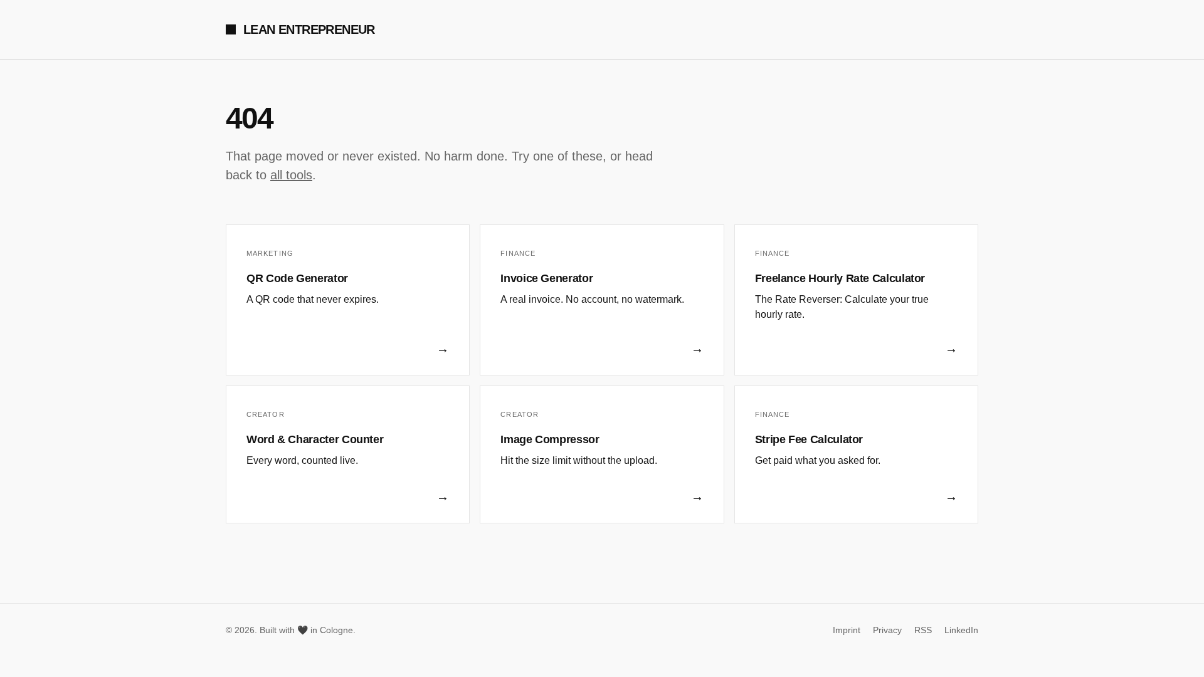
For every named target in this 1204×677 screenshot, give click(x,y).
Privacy (887, 630)
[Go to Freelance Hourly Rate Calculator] (856, 300)
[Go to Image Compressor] (601, 454)
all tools (291, 175)
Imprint (846, 630)
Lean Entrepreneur (309, 29)
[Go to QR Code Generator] (347, 300)
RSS (923, 630)
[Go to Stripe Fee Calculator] (856, 454)
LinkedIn (961, 630)
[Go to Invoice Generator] (601, 300)
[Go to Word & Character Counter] (347, 454)
